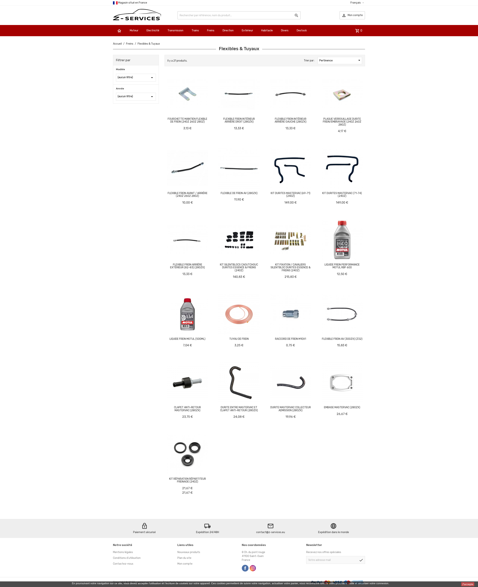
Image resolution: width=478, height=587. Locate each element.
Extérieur (247, 30)
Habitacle (267, 30)
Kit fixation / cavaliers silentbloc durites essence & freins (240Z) (291, 267)
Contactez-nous (123, 563)
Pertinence (340, 60)
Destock (302, 30)
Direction (228, 30)
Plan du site (184, 558)
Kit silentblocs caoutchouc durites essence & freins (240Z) (239, 267)
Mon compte (185, 563)
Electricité (153, 30)
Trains (195, 30)
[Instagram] (252, 568)
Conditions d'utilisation (127, 558)
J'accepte (467, 584)
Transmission (175, 30)
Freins (210, 30)
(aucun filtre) (136, 77)
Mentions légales (123, 552)
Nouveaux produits (188, 552)
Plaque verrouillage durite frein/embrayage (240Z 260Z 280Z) (342, 121)
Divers (284, 30)
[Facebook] (245, 568)
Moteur (134, 30)
